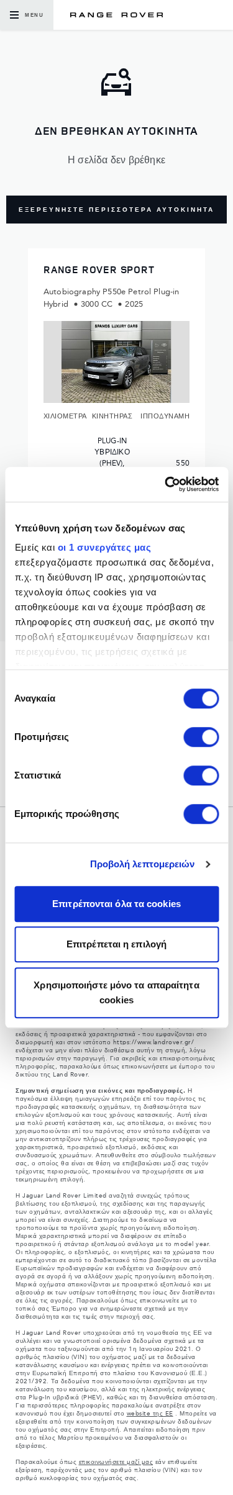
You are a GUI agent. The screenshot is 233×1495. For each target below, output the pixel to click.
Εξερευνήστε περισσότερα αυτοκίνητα (116, 210)
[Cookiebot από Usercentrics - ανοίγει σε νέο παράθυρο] (166, 484)
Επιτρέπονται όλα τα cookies (116, 903)
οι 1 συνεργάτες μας (104, 547)
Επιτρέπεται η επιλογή (116, 944)
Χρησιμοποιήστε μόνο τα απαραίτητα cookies (116, 992)
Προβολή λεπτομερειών (142, 864)
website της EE (150, 1414)
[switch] (201, 737)
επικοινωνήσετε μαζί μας (116, 1462)
